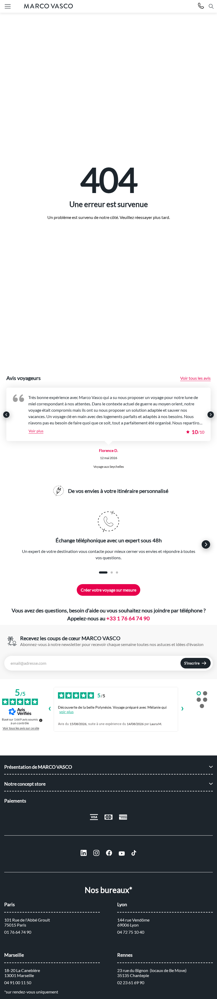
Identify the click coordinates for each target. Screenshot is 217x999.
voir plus (66, 711)
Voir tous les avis (195, 378)
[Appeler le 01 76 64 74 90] (201, 6)
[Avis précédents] (49, 709)
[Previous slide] (6, 414)
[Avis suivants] (182, 709)
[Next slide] (210, 414)
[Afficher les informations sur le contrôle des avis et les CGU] (41, 720)
